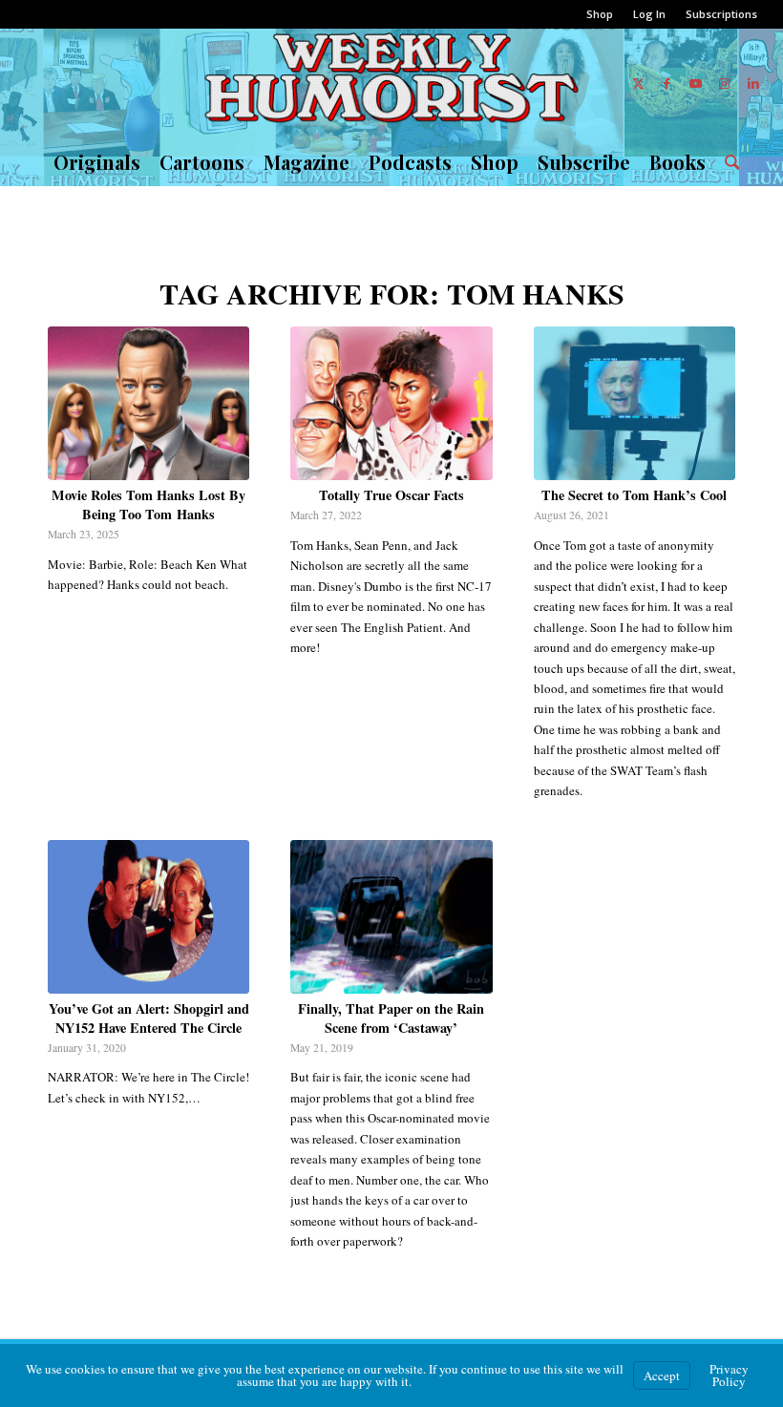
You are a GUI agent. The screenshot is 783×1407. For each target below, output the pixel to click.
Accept (662, 1375)
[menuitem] (600, 14)
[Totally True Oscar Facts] (391, 403)
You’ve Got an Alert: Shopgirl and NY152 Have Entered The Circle (149, 1018)
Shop (599, 14)
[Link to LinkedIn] (753, 83)
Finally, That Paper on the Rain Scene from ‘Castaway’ (391, 1018)
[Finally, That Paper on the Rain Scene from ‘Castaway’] (391, 917)
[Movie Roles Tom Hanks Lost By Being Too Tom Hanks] (148, 403)
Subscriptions (721, 14)
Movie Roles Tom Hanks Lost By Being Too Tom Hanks (148, 504)
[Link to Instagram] (724, 83)
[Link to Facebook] (667, 83)
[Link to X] (638, 83)
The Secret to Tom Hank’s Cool (634, 495)
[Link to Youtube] (696, 83)
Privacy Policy (729, 1375)
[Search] (727, 162)
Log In (649, 14)
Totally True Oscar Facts (391, 495)
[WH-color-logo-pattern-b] (391, 83)
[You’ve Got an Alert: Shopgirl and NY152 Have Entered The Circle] (148, 917)
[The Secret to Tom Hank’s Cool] (634, 403)
